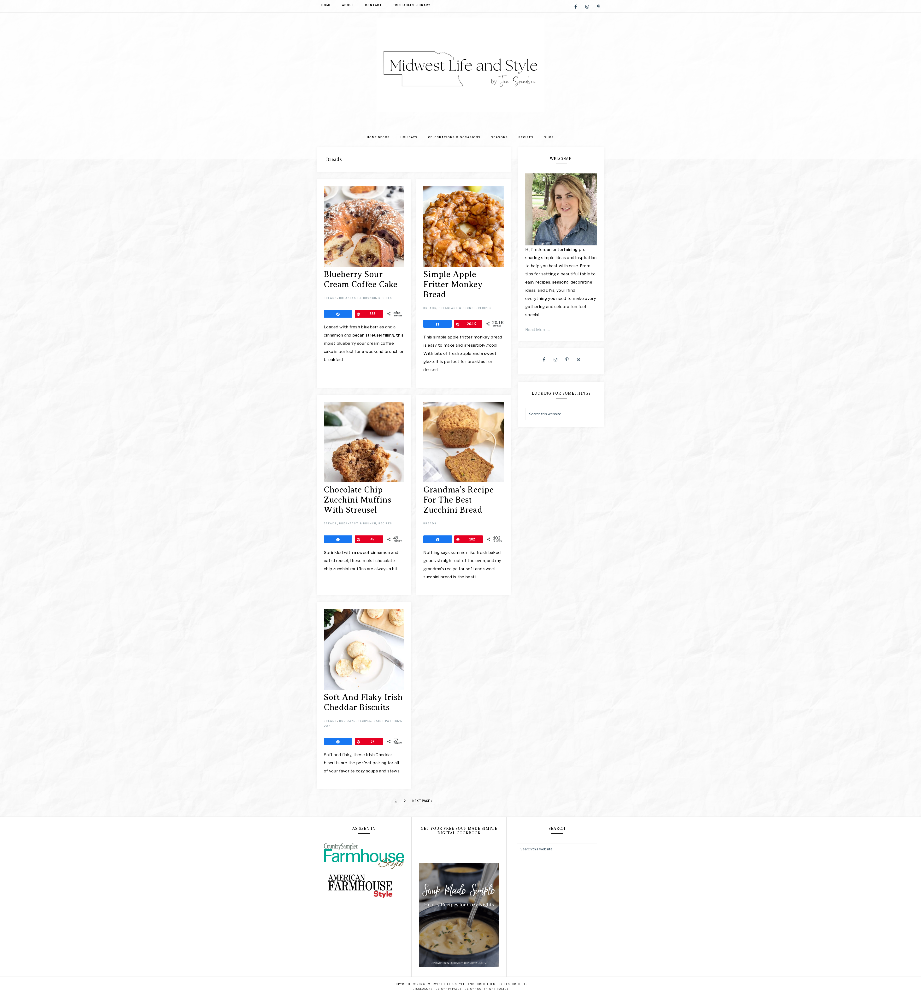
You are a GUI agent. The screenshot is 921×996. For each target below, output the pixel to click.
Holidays (347, 720)
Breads (330, 297)
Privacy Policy (461, 988)
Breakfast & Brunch (357, 297)
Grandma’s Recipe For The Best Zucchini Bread (458, 500)
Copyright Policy (493, 988)
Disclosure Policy (429, 988)
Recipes (385, 297)
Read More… (537, 329)
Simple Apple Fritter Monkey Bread (452, 284)
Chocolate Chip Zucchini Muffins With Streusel (357, 500)
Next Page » (422, 801)
